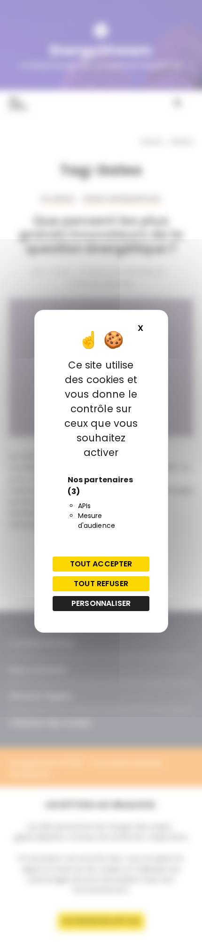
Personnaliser (101, 603)
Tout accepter (101, 563)
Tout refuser (101, 583)
